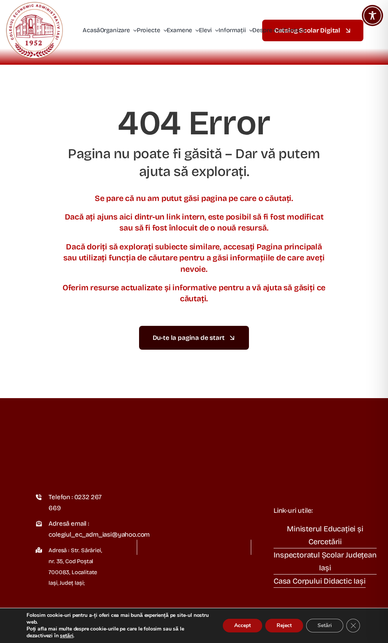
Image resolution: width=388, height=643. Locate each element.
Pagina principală (289, 247)
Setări (325, 625)
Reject (284, 625)
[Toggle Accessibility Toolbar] (372, 15)
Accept (242, 625)
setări (66, 635)
